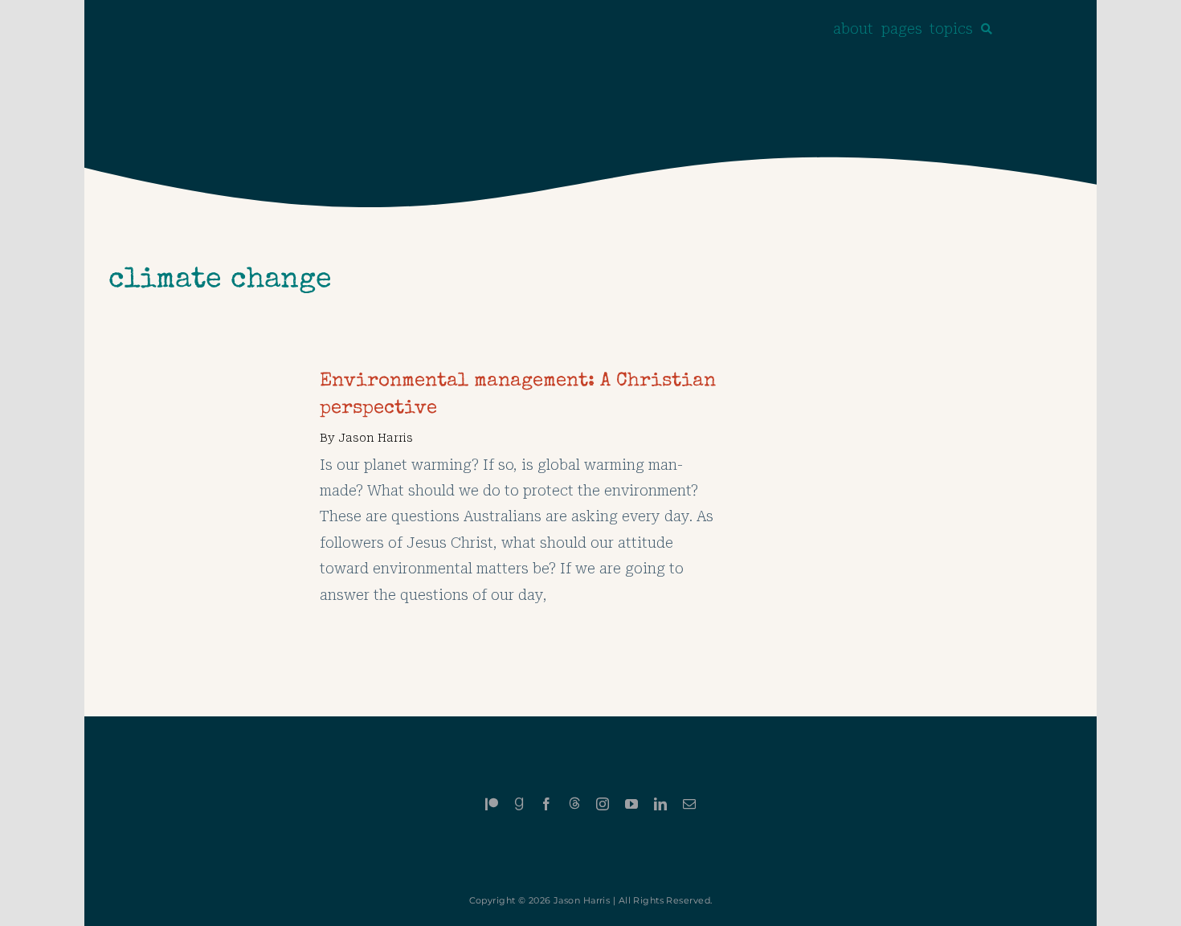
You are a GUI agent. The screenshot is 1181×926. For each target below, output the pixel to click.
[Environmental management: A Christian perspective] (202, 381)
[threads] (574, 803)
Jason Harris (375, 437)
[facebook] (546, 804)
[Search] (986, 29)
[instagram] (602, 804)
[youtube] (631, 804)
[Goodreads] (519, 804)
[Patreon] (491, 804)
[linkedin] (660, 804)
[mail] (689, 804)
